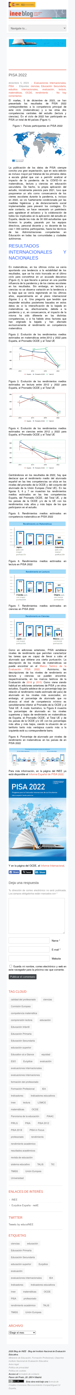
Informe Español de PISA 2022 (46, 774)
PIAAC (50, 1116)
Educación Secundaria (53, 86)
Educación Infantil (20, 1026)
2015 (39, 682)
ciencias (35, 86)
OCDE (28, 92)
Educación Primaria (21, 1033)
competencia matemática (24, 1013)
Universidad (17, 1178)
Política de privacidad (18, 1367)
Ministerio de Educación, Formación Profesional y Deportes (36, 1357)
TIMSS (14, 1171)
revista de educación (22, 1157)
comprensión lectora (21, 1020)
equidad (46, 1054)
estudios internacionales (23, 89)
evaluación (48, 89)
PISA (11, 86)
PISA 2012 (43, 1123)
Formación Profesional (23, 1088)
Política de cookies (17, 1370)
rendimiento (42, 92)
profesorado (17, 1136)
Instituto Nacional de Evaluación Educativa (28, 1361)
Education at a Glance (22, 1054)
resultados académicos (23, 1150)
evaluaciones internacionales (26, 1068)
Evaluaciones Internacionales (50, 82)
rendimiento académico (23, 1143)
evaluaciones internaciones (25, 1074)
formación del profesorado (24, 1081)
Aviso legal (14, 1364)
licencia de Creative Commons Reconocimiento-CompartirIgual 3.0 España (34, 1385)
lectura (62, 89)
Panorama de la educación (25, 1116)
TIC (53, 1164)
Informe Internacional (52, 865)
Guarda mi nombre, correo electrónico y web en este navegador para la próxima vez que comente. (37, 967)
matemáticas (15, 92)
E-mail (55, 949)
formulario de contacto (28, 1373)
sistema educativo (20, 1164)
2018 (29, 682)
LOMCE (42, 1102)
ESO (13, 1061)
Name (55, 940)
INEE (15, 1199)
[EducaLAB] (51, 6)
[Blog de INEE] (41, 15)
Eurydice (27, 1061)
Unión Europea (33, 1171)
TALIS (40, 1164)
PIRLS (14, 1123)
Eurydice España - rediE (25, 1205)
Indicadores (17, 1095)
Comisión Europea (21, 1006)
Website (56, 958)
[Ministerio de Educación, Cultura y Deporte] (22, 6)
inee (13, 1102)
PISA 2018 (16, 1129)
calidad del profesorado (23, 999)
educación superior (21, 1047)
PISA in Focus (37, 1129)
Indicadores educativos (43, 1095)
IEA (44, 1088)
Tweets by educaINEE (21, 1224)
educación (45, 1020)
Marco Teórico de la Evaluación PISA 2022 (37, 667)
